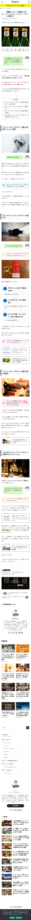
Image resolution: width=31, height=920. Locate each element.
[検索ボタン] (2, 2)
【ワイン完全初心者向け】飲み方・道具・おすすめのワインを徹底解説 (19, 548)
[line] (15, 810)
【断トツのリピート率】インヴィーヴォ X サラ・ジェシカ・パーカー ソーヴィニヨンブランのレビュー (20, 518)
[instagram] (14, 633)
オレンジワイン (7, 742)
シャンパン (6, 745)
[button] (3, 50)
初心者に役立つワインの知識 (8, 574)
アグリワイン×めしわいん (10, 767)
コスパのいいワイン (7, 572)
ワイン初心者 (8, 75)
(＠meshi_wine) (13, 559)
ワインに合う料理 (8, 764)
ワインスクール (7, 773)
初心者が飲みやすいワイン (18, 572)
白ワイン (6, 754)
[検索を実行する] (27, 727)
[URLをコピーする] (27, 50)
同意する (12, 917)
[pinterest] (19, 633)
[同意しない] (29, 914)
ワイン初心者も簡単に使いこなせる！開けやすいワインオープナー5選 (19, 441)
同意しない (18, 917)
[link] (9, 633)
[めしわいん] (16, 2)
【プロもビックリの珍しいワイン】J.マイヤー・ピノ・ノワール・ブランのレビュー (19, 351)
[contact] (21, 810)
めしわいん (15, 618)
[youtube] (22, 633)
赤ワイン (6, 757)
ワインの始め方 (6, 570)
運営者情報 (15, 805)
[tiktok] (17, 633)
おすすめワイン (8, 739)
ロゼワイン (6, 751)
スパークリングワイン (9, 748)
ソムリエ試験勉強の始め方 (10, 760)
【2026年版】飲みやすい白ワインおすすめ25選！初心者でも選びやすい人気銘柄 (20, 360)
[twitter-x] (12, 633)
